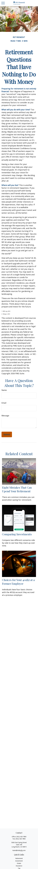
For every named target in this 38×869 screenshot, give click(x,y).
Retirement (19, 858)
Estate (19, 863)
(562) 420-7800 (21, 837)
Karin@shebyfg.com (19, 850)
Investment (19, 861)
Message (5, 415)
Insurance (19, 866)
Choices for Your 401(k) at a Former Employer (18, 581)
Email (4, 403)
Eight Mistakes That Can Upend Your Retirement (17, 489)
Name (4, 390)
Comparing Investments (17, 534)
